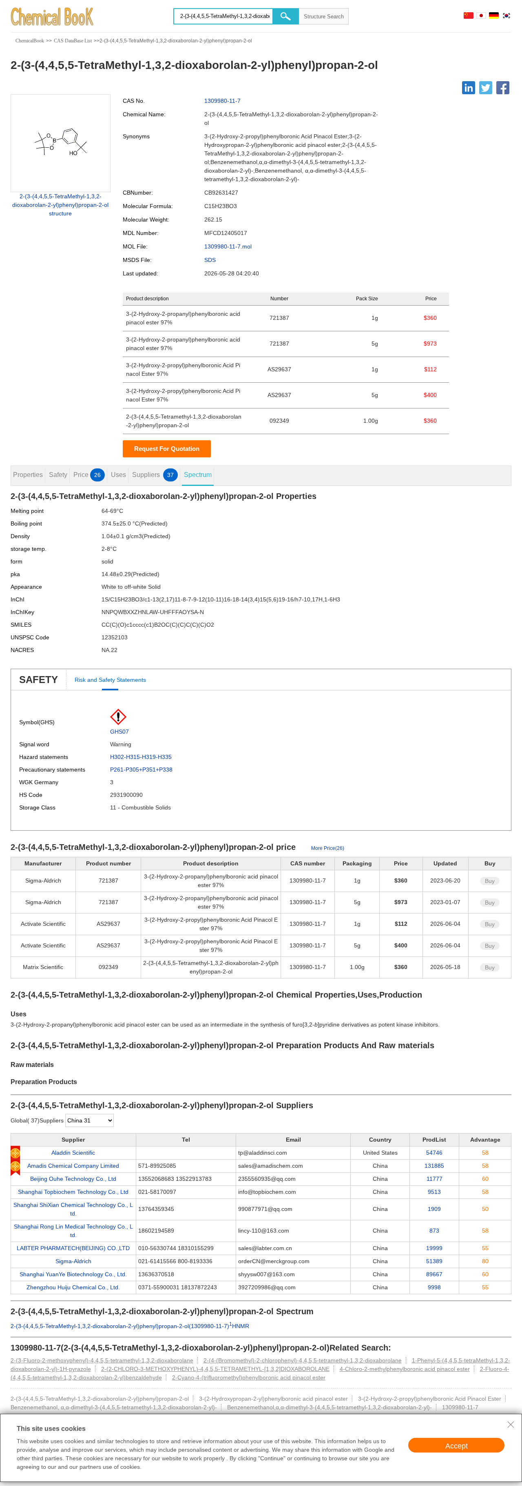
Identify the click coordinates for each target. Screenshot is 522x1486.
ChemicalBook (29, 41)
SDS (210, 260)
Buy (490, 881)
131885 (434, 1165)
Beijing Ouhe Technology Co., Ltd (73, 1178)
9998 (434, 1287)
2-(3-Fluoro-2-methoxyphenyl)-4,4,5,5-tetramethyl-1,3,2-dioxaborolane (102, 1360)
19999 (434, 1248)
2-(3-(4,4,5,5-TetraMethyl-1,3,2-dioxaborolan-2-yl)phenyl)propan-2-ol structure (60, 205)
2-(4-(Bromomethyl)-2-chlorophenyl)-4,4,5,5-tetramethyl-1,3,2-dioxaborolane (302, 1360)
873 (434, 1230)
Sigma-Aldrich (73, 1261)
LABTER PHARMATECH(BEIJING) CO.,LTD (73, 1248)
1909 (434, 1209)
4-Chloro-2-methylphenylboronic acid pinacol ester (405, 1369)
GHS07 (119, 731)
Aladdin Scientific (73, 1152)
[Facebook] (502, 87)
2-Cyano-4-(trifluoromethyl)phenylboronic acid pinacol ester (248, 1377)
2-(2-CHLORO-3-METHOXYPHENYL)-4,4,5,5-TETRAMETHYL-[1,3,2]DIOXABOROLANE (215, 1369)
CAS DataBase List (73, 41)
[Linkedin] (468, 87)
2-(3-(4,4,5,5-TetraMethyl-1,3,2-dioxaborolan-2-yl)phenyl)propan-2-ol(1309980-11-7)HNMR (130, 1326)
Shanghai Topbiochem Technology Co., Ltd (73, 1192)
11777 (434, 1178)
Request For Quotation (166, 448)
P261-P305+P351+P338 (141, 769)
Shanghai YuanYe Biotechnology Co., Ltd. (73, 1274)
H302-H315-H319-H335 (141, 757)
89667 (434, 1274)
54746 (434, 1152)
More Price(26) (327, 848)
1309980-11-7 (222, 101)
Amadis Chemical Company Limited (73, 1165)
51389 (434, 1261)
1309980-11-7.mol (228, 246)
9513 (434, 1192)
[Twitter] (485, 87)
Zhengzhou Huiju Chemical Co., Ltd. (73, 1287)
